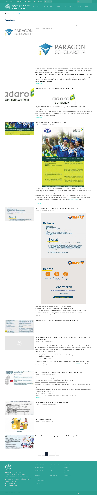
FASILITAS (80, 6)
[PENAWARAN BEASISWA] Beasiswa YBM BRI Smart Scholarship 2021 (57, 208)
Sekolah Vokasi (9, 474)
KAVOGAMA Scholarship (43, 419)
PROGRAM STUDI (48, 6)
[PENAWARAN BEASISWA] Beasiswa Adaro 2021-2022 (52, 122)
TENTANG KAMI (36, 6)
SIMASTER (52, 467)
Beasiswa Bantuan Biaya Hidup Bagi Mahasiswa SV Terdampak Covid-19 (58, 436)
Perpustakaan (23, 1)
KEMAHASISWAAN (69, 6)
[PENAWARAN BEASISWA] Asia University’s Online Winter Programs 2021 (58, 372)
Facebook (66, 473)
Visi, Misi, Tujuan (39, 470)
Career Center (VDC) (40, 480)
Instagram (66, 470)
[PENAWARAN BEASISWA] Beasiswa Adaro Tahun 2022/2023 (54, 88)
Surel (35, 1)
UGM (7, 1)
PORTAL (87, 6)
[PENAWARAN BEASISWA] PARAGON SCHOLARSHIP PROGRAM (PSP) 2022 (59, 26)
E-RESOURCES (53, 475)
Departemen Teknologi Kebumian (13, 472)
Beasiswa (37, 28)
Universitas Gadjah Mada (20, 474)
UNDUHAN (37, 483)
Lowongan (37, 478)
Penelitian (30, 1)
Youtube (66, 467)
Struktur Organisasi (39, 467)
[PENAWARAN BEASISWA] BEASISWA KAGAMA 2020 (51, 402)
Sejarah (37, 473)
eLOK (51, 470)
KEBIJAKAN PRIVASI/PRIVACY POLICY (84, 493)
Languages (40, 1)
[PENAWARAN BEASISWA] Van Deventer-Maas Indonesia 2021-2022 (56, 320)
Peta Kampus (67, 475)
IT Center (17, 1)
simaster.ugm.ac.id (74, 199)
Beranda (7, 13)
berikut (78, 363)
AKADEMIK (59, 6)
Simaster (11, 1)
